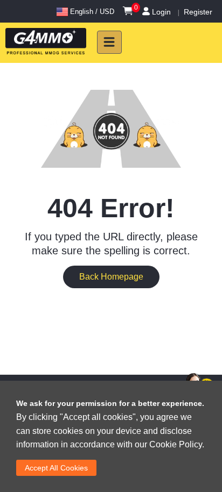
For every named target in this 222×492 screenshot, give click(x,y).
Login (161, 12)
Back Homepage (111, 276)
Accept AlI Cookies (56, 468)
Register (198, 12)
